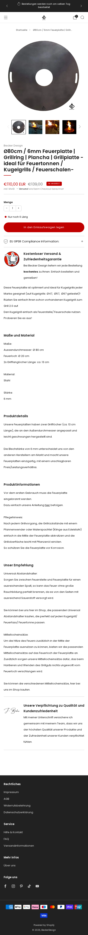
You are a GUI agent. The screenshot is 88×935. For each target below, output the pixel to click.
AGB (6, 799)
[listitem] (44, 6)
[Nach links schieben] (8, 127)
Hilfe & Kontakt (13, 832)
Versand (23, 188)
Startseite (21, 30)
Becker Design (13, 145)
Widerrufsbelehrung (17, 805)
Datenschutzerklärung (18, 812)
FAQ (6, 839)
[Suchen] (82, 17)
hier (47, 505)
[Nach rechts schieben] (79, 127)
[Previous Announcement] (7, 5)
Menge (8, 202)
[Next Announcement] (81, 5)
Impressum (11, 792)
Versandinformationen (19, 846)
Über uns (10, 865)
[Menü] (6, 17)
